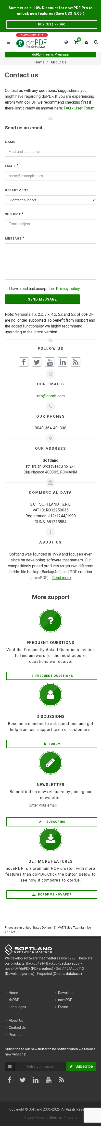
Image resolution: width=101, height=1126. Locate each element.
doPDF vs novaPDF (54, 894)
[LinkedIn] (35, 1079)
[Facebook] (9, 1079)
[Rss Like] (75, 362)
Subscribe (54, 821)
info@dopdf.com (50, 396)
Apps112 (77, 968)
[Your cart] (76, 41)
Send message (42, 299)
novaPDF (12, 968)
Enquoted (44, 974)
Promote (16, 1035)
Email (10, 166)
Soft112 (62, 968)
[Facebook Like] (23, 362)
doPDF (14, 1000)
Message (13, 238)
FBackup (51, 963)
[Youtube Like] (49, 362)
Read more (61, 577)
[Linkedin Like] (62, 362)
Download (66, 993)
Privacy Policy (34, 1117)
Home (13, 993)
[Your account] (86, 41)
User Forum (84, 108)
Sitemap (55, 1117)
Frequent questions (54, 676)
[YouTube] (48, 1079)
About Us (16, 1020)
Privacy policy (68, 288)
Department (16, 190)
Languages (17, 1007)
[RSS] (61, 1079)
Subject (13, 214)
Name (10, 142)
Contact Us (17, 1027)
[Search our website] (95, 41)
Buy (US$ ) (51, 24)
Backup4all (34, 963)
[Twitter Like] (36, 362)
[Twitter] (22, 1079)
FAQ (67, 108)
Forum (54, 744)
